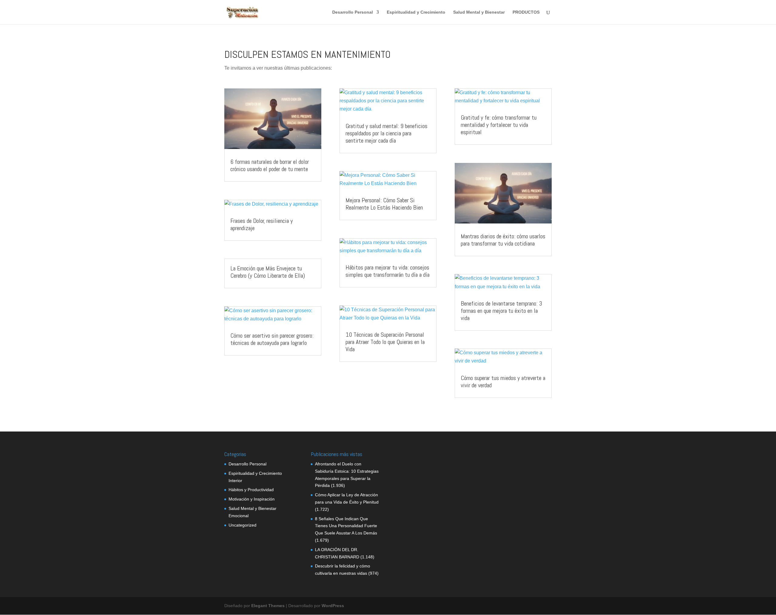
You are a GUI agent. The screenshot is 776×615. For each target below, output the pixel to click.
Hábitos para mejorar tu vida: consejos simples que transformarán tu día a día (388, 271)
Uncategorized (242, 525)
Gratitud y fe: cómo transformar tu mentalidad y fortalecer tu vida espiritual (499, 125)
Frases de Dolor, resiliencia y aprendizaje (261, 224)
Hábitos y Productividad (251, 489)
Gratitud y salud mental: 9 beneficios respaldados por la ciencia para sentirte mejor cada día (386, 133)
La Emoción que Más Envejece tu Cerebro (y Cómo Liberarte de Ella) (267, 271)
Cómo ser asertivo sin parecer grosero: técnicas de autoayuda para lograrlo (271, 339)
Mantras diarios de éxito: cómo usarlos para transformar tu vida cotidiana (503, 239)
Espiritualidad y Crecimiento (416, 12)
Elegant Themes (268, 605)
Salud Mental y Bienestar (479, 12)
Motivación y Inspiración (252, 499)
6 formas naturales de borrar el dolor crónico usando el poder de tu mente (269, 165)
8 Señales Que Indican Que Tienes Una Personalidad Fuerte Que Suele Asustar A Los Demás (346, 526)
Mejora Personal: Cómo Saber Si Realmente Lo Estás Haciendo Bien (384, 203)
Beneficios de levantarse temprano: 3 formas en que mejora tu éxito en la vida (501, 310)
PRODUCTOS (526, 12)
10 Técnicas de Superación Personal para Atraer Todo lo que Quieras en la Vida (385, 342)
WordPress (333, 605)
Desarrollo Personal (352, 12)
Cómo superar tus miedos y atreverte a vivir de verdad (503, 381)
